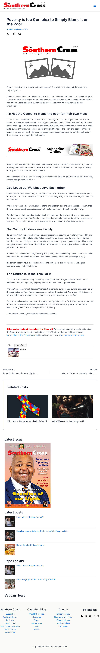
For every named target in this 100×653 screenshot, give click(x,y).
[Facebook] (8, 34)
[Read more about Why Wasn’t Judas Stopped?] (72, 406)
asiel (23, 349)
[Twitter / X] (13, 34)
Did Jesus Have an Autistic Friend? (27, 421)
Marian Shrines (63, 623)
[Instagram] (86, 616)
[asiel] (13, 352)
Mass (36, 629)
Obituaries (63, 626)
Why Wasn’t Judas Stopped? (68, 421)
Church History (63, 614)
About (10, 345)
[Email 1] (94, 616)
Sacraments (36, 623)
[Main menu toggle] (94, 5)
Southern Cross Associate (72, 335)
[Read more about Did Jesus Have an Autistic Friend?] (27, 406)
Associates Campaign (10, 626)
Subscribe (10, 614)
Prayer (36, 620)
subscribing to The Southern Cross (22, 335)
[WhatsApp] (19, 34)
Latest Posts (21, 345)
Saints (36, 626)
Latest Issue (10, 623)
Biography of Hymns (63, 617)
